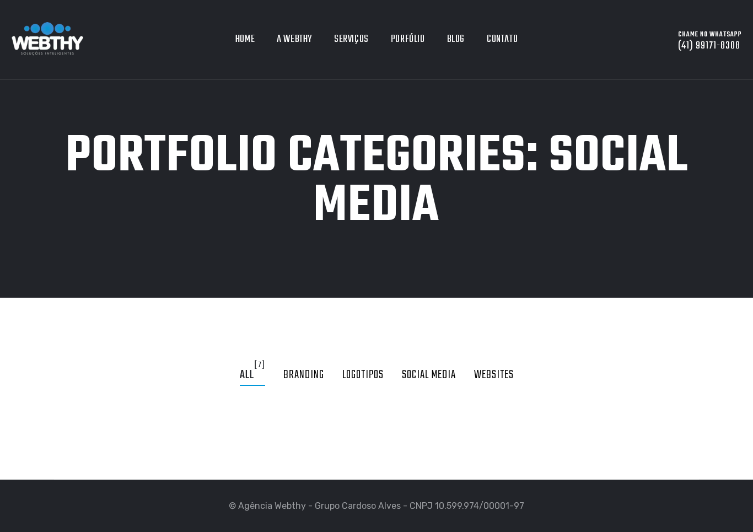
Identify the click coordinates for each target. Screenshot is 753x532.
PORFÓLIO (408, 39)
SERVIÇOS (351, 39)
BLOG (456, 39)
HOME (245, 39)
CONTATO (502, 39)
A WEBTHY (294, 39)
